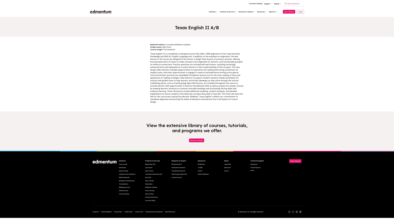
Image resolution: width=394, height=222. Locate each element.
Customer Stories (177, 177)
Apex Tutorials (149, 181)
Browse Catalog (196, 140)
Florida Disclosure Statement (154, 212)
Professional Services (151, 197)
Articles (200, 171)
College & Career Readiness (127, 174)
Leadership (227, 164)
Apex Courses (149, 171)
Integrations (254, 164)
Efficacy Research (177, 164)
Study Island (148, 184)
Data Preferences (170, 212)
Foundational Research (178, 171)
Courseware (148, 167)
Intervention (122, 167)
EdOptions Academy (151, 187)
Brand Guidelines (106, 212)
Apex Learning (149, 194)
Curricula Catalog (124, 194)
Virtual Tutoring (149, 190)
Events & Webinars (203, 174)
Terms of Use (139, 212)
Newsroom (227, 167)
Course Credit (123, 164)
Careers (226, 171)
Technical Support (257, 161)
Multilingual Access (124, 187)
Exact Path (148, 177)
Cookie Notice (128, 212)
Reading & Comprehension (127, 181)
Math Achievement (124, 177)
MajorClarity (148, 164)
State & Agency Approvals (179, 174)
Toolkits (200, 167)
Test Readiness (123, 184)
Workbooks (201, 164)
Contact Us (96, 212)
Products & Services (152, 161)
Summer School (123, 190)
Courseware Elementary (153, 174)
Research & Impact (179, 161)
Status (252, 170)
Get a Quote (289, 12)
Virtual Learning (123, 171)
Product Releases (255, 167)
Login (300, 12)
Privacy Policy (118, 212)
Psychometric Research (178, 167)
